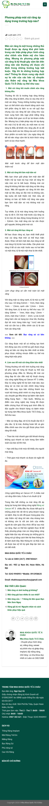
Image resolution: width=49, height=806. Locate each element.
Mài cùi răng (11, 46)
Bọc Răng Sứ (7, 743)
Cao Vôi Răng (8, 752)
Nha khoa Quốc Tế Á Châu (32, 639)
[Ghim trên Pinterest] (31, 619)
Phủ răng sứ (7, 748)
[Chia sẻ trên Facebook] (18, 619)
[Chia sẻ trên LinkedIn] (36, 619)
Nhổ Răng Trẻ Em (9, 735)
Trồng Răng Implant (10, 731)
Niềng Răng (7, 739)
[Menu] (45, 4)
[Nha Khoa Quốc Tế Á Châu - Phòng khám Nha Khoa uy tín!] (18, 4)
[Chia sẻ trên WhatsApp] (13, 619)
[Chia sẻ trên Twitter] (22, 619)
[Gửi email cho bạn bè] (27, 619)
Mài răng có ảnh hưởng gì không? (23, 590)
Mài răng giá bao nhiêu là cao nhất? (24, 594)
